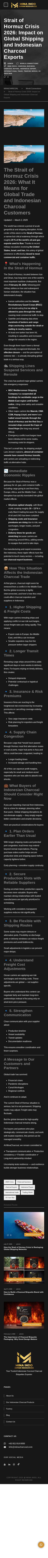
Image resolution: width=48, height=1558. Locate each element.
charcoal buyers (11, 69)
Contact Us (10, 1422)
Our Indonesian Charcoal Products (20, 1402)
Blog (8, 1415)
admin (10, 63)
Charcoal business (26, 66)
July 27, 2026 (8, 1244)
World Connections (29, 63)
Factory (9, 1409)
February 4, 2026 (9, 1334)
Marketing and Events (16, 1279)
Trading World (31, 71)
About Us (10, 1396)
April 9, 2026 (8, 1289)
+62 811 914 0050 (16, 1443)
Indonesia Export (28, 69)
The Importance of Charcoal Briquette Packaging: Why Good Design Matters (20, 1338)
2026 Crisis (12, 66)
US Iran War (9, 1198)
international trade (13, 71)
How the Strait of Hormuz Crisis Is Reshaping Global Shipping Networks (23, 1248)
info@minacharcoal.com (20, 1447)
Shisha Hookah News (32, 1279)
